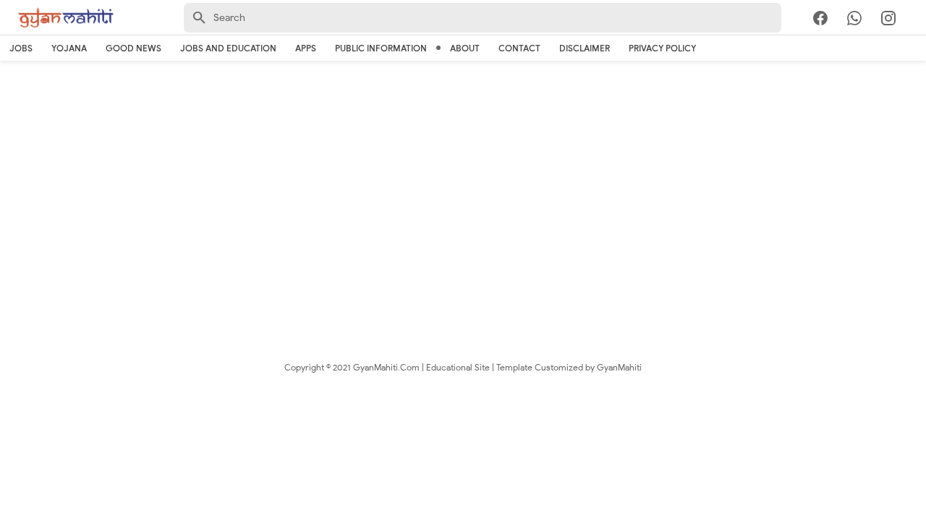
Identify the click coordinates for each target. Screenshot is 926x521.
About (465, 48)
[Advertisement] (463, 181)
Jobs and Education (228, 48)
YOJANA (69, 48)
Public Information (381, 48)
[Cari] (917, 20)
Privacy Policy (662, 48)
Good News (133, 48)
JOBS (21, 48)
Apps (305, 48)
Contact (519, 48)
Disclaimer (584, 48)
